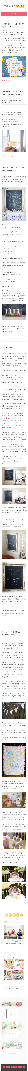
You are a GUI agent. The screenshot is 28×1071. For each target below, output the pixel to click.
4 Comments (4, 30)
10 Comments (4, 98)
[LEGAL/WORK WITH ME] (21, 1067)
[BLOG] (7, 1067)
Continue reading (8, 80)
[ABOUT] (9, 1067)
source (10, 227)
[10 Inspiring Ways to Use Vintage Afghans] (9, 975)
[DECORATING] (11, 1067)
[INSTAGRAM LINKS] (24, 1067)
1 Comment (4, 638)
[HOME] (4, 1067)
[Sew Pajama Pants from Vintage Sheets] (9, 964)
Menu (15, 13)
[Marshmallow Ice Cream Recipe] (19, 964)
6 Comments (4, 351)
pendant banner (17, 691)
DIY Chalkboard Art (9, 347)
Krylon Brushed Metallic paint (11, 418)
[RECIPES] (16, 1067)
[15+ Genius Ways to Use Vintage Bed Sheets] (19, 975)
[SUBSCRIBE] (19, 1067)
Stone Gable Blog (16, 601)
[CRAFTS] (14, 1067)
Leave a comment (5, 173)
